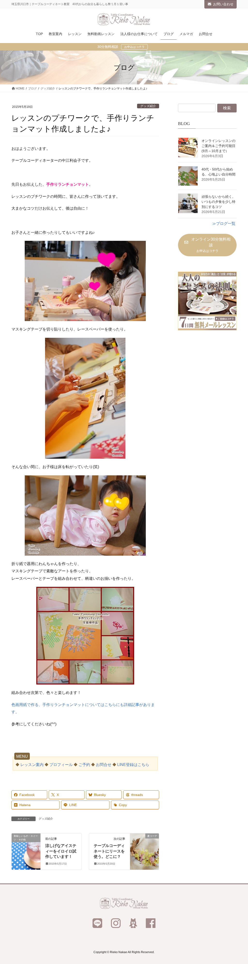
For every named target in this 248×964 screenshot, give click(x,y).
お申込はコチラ (134, 47)
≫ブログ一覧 (223, 223)
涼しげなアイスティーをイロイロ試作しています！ (60, 851)
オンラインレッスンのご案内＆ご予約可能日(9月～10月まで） (218, 146)
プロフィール (61, 765)
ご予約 (84, 765)
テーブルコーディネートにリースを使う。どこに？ (109, 851)
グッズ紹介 (148, 106)
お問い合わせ (223, 4)
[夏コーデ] (144, 851)
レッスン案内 (32, 765)
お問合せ (103, 765)
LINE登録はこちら (133, 765)
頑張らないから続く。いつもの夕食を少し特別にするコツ (218, 202)
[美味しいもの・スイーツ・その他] (26, 851)
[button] (207, 245)
